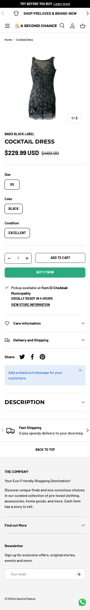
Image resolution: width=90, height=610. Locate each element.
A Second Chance (24, 598)
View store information (30, 305)
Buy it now (45, 272)
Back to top (45, 450)
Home (8, 39)
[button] (83, 26)
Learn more (62, 4)
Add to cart (60, 258)
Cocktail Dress (24, 39)
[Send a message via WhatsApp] (82, 602)
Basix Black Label (19, 134)
